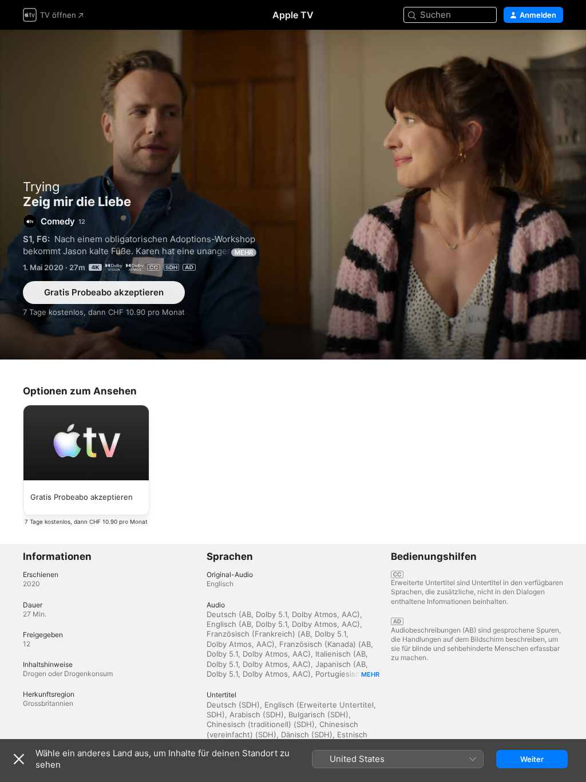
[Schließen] (19, 759)
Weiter (532, 759)
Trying (41, 186)
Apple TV (293, 15)
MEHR (244, 252)
